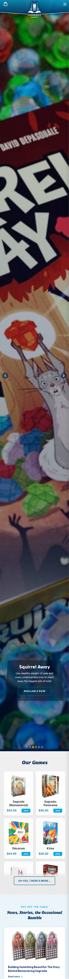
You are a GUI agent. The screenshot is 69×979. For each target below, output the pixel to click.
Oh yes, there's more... (34, 880)
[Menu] (65, 4)
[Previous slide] (5, 375)
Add (26, 811)
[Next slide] (64, 375)
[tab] (27, 747)
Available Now (35, 691)
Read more (14, 976)
